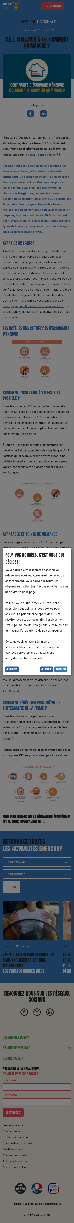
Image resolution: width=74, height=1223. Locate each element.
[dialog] (37, 611)
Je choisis (11, 669)
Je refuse (46, 669)
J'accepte (61, 669)
